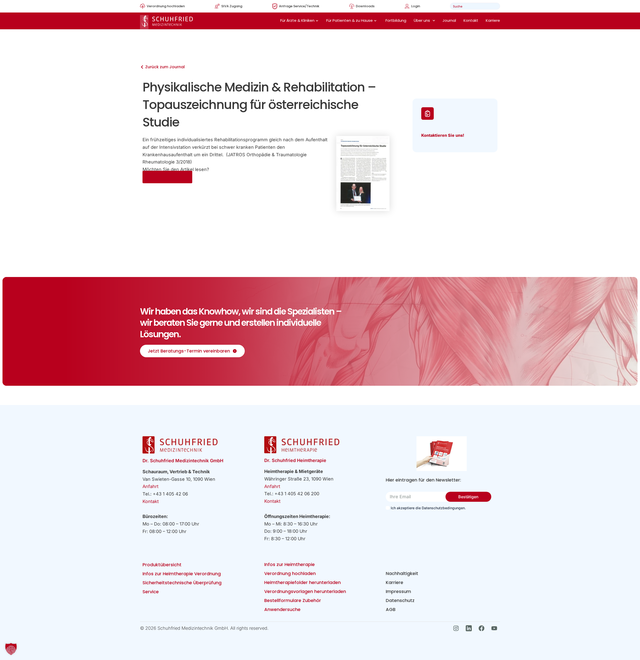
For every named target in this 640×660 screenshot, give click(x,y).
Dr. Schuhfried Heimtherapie (295, 460)
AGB (391, 609)
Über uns (422, 20)
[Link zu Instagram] (457, 628)
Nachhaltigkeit (402, 573)
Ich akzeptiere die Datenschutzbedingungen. (428, 508)
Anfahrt (150, 486)
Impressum (398, 591)
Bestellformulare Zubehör (292, 600)
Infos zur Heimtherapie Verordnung (181, 573)
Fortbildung (396, 20)
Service (150, 591)
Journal (449, 20)
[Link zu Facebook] (482, 628)
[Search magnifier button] (495, 6)
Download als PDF (167, 177)
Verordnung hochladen (290, 573)
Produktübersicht (162, 565)
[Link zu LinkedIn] (470, 628)
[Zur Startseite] (166, 22)
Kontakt (471, 20)
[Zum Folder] (442, 453)
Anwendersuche (282, 609)
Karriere (493, 20)
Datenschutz (400, 600)
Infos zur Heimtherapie (289, 564)
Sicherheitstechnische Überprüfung (182, 583)
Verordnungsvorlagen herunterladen (305, 591)
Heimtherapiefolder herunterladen (302, 582)
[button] (11, 649)
